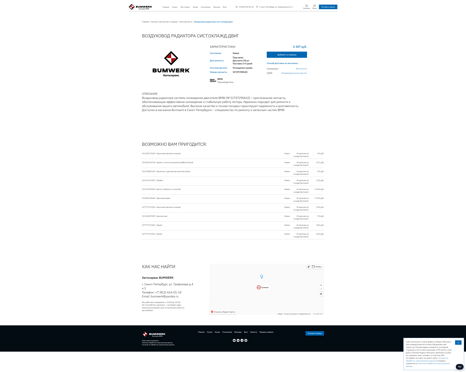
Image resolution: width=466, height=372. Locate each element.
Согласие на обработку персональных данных (158, 345)
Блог (225, 7)
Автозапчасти (186, 21)
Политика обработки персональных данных (157, 343)
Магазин (216, 7)
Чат (459, 367)
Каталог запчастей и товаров (164, 21)
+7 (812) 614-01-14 (246, 7)
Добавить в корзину (287, 54)
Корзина (306, 8)
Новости (253, 332)
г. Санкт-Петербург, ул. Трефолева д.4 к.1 (276, 7)
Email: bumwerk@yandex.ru (160, 296)
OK (458, 342)
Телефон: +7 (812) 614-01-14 (161, 292)
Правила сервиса (266, 332)
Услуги (174, 7)
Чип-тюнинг (185, 7)
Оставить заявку (328, 7)
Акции (195, 7)
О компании (205, 7)
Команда (238, 332)
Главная (166, 7)
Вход (314, 8)
